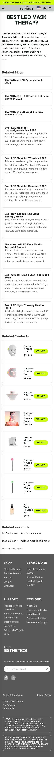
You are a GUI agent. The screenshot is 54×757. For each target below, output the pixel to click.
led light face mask (12, 548)
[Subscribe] (47, 669)
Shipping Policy (12, 622)
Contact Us (10, 626)
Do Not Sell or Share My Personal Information (13, 705)
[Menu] (3, 7)
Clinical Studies (35, 577)
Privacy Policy (44, 695)
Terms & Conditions (13, 695)
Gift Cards (9, 585)
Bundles (8, 577)
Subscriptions (11, 617)
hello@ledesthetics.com (25, 730)
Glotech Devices (12, 569)
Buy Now (40, 351)
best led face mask (30, 533)
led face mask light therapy (35, 540)
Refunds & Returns (13, 613)
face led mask (9, 540)
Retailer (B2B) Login (37, 622)
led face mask (9, 533)
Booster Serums (12, 573)
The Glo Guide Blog (37, 610)
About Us (32, 605)
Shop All (8, 581)
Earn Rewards (34, 614)
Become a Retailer (36, 618)
